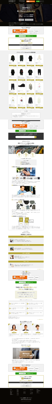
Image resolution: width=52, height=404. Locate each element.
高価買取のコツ (11, 394)
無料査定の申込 (30, 1)
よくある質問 (31, 392)
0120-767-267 (22, 0)
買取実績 (15, 3)
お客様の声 (37, 3)
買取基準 (19, 3)
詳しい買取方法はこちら (40, 269)
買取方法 (24, 3)
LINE (37, 31)
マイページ (42, 1)
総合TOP (11, 389)
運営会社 (41, 3)
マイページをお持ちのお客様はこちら (20, 33)
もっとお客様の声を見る (40, 319)
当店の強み (32, 3)
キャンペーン (28, 3)
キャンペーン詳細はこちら (26, 48)
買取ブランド (10, 3)
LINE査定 (38, 1)
